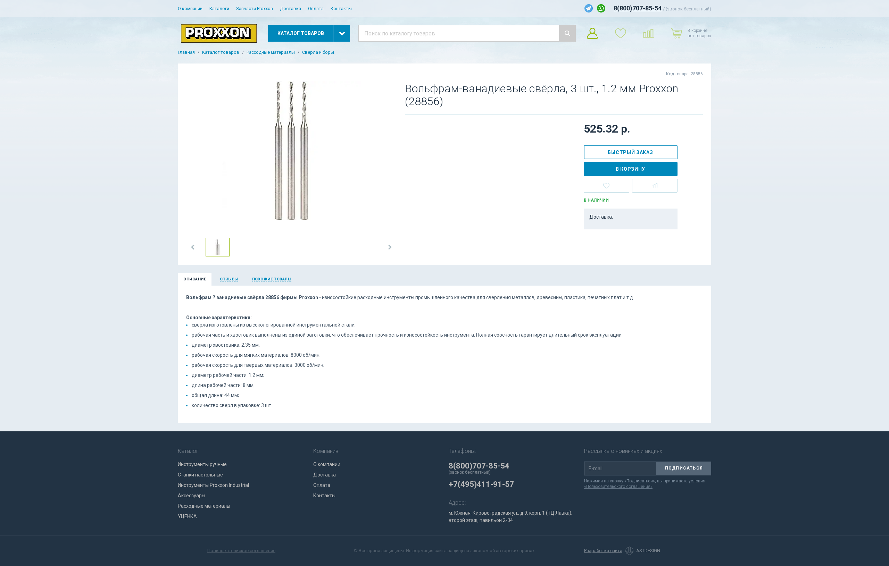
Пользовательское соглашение (241, 550)
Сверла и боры (318, 52)
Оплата (316, 8)
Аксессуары (191, 495)
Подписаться (684, 468)
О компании (190, 8)
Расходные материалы (271, 52)
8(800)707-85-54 (638, 8)
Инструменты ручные (202, 464)
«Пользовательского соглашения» (618, 486)
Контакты (341, 8)
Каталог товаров (220, 52)
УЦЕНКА (187, 516)
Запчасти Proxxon (254, 8)
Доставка (290, 8)
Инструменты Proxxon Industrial (213, 485)
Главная (186, 52)
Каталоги (219, 8)
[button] (193, 247)
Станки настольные (200, 475)
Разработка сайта (603, 550)
